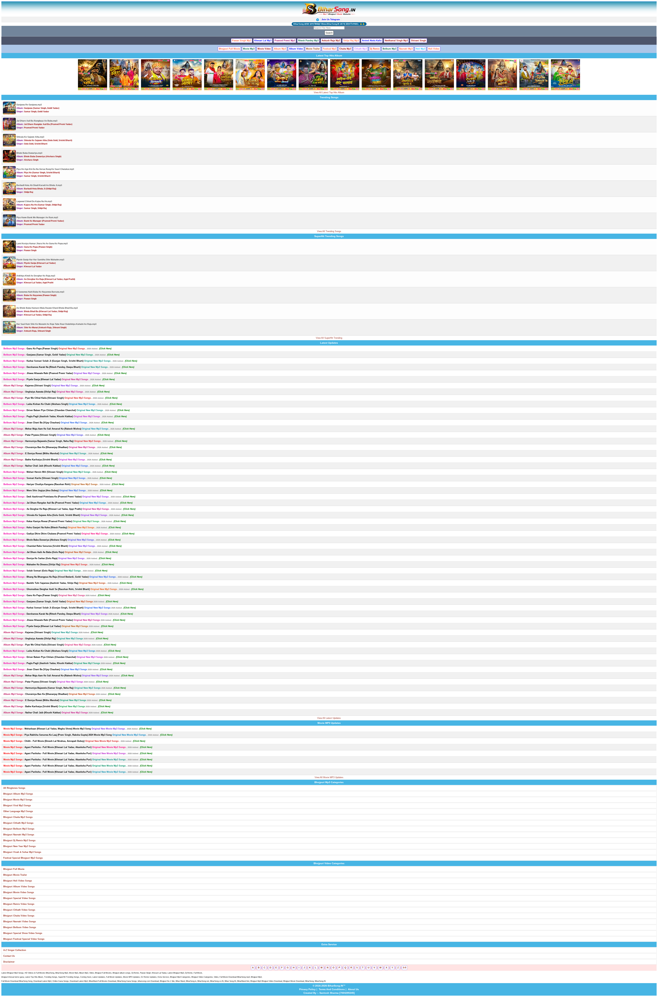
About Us (353, 989)
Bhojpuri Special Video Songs (19, 898)
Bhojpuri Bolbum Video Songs (19, 927)
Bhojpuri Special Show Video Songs (22, 933)
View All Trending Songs (329, 231)
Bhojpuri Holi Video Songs (17, 880)
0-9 (404, 967)
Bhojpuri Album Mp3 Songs (18, 794)
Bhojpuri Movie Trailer (15, 875)
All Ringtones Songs (14, 788)
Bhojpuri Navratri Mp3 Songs (18, 834)
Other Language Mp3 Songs (18, 811)
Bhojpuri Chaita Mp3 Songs (18, 817)
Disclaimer (9, 961)
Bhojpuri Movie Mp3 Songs (17, 799)
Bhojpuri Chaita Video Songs (18, 915)
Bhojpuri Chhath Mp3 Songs (18, 823)
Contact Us (9, 956)
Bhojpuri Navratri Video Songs (19, 921)
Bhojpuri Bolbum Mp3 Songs (18, 828)
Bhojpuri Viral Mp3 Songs (17, 805)
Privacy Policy (307, 989)
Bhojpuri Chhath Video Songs (19, 910)
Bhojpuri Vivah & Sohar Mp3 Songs (22, 852)
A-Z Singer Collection (14, 950)
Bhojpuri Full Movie (13, 869)
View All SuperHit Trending (329, 338)
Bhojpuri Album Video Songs (19, 886)
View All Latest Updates (329, 718)
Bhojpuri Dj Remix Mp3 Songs (19, 840)
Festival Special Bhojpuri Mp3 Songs (23, 858)
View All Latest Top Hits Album (329, 92)
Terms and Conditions (332, 989)
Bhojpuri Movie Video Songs (18, 892)
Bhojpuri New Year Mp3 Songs (19, 846)
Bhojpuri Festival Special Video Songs (23, 939)
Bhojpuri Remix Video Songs (18, 904)
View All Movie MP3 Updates (329, 777)
